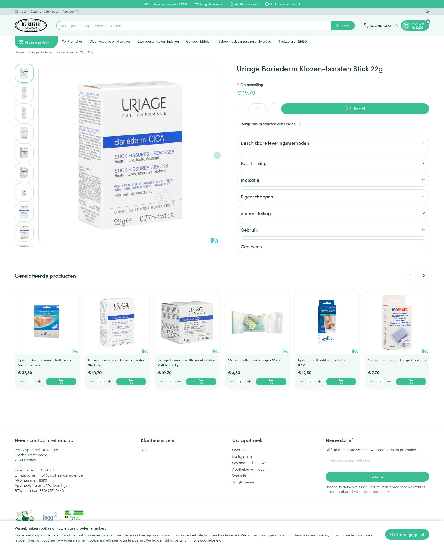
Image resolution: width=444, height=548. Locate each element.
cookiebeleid (211, 539)
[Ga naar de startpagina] (31, 25)
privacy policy (379, 491)
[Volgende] (217, 155)
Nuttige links (242, 456)
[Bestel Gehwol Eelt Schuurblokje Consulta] (411, 381)
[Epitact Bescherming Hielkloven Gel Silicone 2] (47, 322)
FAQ (144, 449)
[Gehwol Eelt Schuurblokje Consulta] (397, 322)
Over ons (239, 449)
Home (19, 52)
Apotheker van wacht (250, 468)
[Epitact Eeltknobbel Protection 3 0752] (327, 322)
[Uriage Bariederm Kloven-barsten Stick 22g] (117, 322)
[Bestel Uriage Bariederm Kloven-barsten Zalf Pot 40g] (201, 381)
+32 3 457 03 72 (43, 469)
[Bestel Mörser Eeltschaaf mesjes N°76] (271, 381)
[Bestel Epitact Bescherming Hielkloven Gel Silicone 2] (61, 381)
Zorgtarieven (243, 481)
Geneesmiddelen (198, 41)
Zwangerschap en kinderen (158, 41)
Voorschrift (70, 11)
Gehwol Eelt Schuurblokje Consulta (397, 359)
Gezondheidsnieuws (45, 11)
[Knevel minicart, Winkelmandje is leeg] (406, 25)
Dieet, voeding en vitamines (110, 41)
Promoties (74, 41)
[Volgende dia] (423, 275)
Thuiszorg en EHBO (292, 41)
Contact (20, 11)
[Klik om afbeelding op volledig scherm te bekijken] (130, 155)
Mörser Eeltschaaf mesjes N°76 (254, 359)
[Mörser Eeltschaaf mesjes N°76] (257, 322)
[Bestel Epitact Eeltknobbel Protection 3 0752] (341, 381)
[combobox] (193, 25)
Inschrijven (377, 476)
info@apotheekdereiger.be (60, 474)
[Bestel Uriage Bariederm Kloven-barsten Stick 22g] (131, 381)
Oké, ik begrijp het (407, 534)
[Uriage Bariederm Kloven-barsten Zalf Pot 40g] (187, 322)
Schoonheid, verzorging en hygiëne (245, 41)
